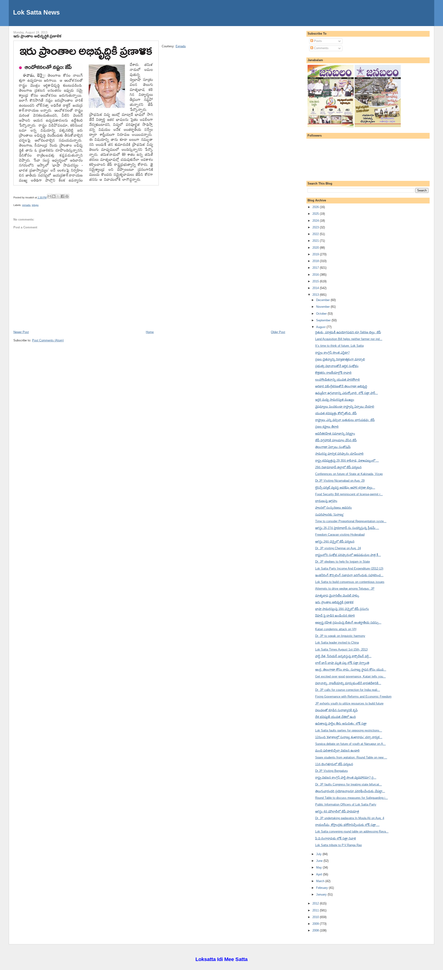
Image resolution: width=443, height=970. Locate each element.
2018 (316, 261)
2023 (316, 227)
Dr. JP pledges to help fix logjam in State (342, 561)
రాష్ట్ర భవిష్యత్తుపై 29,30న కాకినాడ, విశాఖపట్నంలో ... (347, 460)
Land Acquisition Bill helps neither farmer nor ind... (348, 339)
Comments (321, 48)
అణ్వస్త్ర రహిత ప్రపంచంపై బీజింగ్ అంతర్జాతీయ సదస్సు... (348, 622)
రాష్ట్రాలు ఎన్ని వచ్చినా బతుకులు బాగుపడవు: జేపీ (345, 420)
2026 (316, 207)
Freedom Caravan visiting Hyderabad (340, 534)
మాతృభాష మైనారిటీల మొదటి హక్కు (337, 595)
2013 (316, 294)
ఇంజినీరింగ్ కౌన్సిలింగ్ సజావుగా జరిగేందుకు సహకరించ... (349, 575)
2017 (316, 267)
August (321, 327)
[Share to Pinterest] (67, 196)
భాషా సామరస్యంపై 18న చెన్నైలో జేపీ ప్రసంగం (342, 609)
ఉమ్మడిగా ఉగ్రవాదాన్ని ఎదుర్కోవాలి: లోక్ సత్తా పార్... (346, 393)
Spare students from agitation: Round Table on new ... (351, 757)
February (322, 887)
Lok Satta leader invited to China (337, 642)
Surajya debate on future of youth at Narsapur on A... (350, 744)
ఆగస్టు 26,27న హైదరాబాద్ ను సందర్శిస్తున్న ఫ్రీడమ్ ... (347, 528)
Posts (317, 41)
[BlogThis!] (53, 196)
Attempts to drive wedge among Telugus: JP (344, 588)
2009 (316, 923)
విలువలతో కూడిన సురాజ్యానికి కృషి (336, 710)
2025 (316, 213)
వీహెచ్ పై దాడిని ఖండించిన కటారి (335, 615)
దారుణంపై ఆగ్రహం (326, 501)
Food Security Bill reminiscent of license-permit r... (349, 494)
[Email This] (49, 196)
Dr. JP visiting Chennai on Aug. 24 (338, 548)
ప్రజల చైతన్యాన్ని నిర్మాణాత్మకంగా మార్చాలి (340, 359)
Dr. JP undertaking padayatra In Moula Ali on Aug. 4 (349, 818)
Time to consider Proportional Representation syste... (350, 521)
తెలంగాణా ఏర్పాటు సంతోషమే (333, 447)
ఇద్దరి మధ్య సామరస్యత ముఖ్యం (334, 399)
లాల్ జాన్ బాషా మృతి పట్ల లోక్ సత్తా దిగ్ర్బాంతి (342, 663)
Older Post (278, 332)
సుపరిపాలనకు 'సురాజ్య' (329, 514)
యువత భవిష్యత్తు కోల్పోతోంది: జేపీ (336, 413)
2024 (316, 220)
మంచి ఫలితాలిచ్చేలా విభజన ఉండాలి (337, 750)
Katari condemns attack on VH (335, 629)
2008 (316, 930)
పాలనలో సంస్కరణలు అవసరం (333, 507)
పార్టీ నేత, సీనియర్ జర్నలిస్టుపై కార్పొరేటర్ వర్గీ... (343, 656)
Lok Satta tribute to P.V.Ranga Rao (338, 845)
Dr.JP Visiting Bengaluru (331, 771)
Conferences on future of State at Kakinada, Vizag (349, 474)
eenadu (26, 205)
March (320, 881)
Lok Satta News (36, 12)
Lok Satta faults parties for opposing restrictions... (348, 730)
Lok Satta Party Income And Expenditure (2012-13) (349, 568)
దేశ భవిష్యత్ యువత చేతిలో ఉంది (335, 717)
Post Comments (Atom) (48, 340)
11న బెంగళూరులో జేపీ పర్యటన (334, 764)
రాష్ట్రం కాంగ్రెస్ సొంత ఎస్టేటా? (332, 352)
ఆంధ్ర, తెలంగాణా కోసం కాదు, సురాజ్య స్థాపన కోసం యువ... (350, 669)
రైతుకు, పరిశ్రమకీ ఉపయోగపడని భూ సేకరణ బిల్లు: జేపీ (348, 332)
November (323, 306)
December (323, 300)
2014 (316, 288)
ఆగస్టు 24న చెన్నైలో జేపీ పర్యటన (334, 541)
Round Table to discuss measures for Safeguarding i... (351, 798)
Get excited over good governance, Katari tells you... (350, 676)
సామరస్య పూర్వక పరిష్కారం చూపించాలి (339, 453)
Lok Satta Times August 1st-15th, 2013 (341, 649)
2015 (316, 281)
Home (150, 332)
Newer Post (21, 332)
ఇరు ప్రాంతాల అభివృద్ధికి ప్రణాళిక (37, 36)
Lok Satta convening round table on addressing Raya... (352, 831)
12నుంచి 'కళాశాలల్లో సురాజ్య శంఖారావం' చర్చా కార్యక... (348, 737)
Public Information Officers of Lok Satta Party (345, 804)
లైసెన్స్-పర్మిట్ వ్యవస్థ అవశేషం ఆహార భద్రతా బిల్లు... (345, 487)
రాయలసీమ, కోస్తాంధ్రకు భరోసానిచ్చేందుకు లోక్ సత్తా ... (347, 825)
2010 (316, 917)
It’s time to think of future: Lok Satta (339, 345)
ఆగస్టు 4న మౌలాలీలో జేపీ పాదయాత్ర (337, 811)
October (322, 313)
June (319, 861)
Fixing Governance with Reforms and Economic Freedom (353, 696)
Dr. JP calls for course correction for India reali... (347, 690)
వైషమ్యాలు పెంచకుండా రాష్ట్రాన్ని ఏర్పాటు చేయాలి (344, 406)
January (322, 894)
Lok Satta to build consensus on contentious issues (349, 582)
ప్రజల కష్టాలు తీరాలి (327, 426)
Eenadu (181, 46)
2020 (316, 247)
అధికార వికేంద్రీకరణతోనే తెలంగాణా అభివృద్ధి (341, 386)
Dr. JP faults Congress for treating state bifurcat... (348, 784)
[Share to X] (58, 196)
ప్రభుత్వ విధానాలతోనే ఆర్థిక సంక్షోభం (337, 366)
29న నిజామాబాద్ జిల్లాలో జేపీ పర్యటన (338, 467)
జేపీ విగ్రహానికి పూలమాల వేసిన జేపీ (336, 440)
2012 (316, 903)
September (324, 320)
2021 (316, 240)
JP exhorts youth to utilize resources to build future (349, 703)
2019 (316, 254)
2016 (316, 274)
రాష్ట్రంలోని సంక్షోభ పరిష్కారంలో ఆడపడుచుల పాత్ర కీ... (348, 555)
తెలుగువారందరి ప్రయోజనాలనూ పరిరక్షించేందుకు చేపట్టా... (350, 791)
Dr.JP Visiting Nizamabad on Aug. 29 (340, 480)
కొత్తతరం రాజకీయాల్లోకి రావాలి (333, 372)
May (319, 867)
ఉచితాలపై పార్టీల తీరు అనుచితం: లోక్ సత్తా (341, 723)
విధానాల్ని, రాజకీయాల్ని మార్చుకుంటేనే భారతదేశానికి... (348, 683)
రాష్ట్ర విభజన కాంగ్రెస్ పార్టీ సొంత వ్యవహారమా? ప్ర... (345, 777)
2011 (316, 910)
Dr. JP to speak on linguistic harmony (340, 636)
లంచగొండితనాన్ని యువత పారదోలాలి (337, 379)
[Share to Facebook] (62, 196)
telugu (35, 205)
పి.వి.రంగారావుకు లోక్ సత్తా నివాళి (335, 838)
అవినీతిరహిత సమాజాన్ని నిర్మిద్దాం (335, 433)
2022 (316, 234)
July (319, 854)
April (319, 874)
